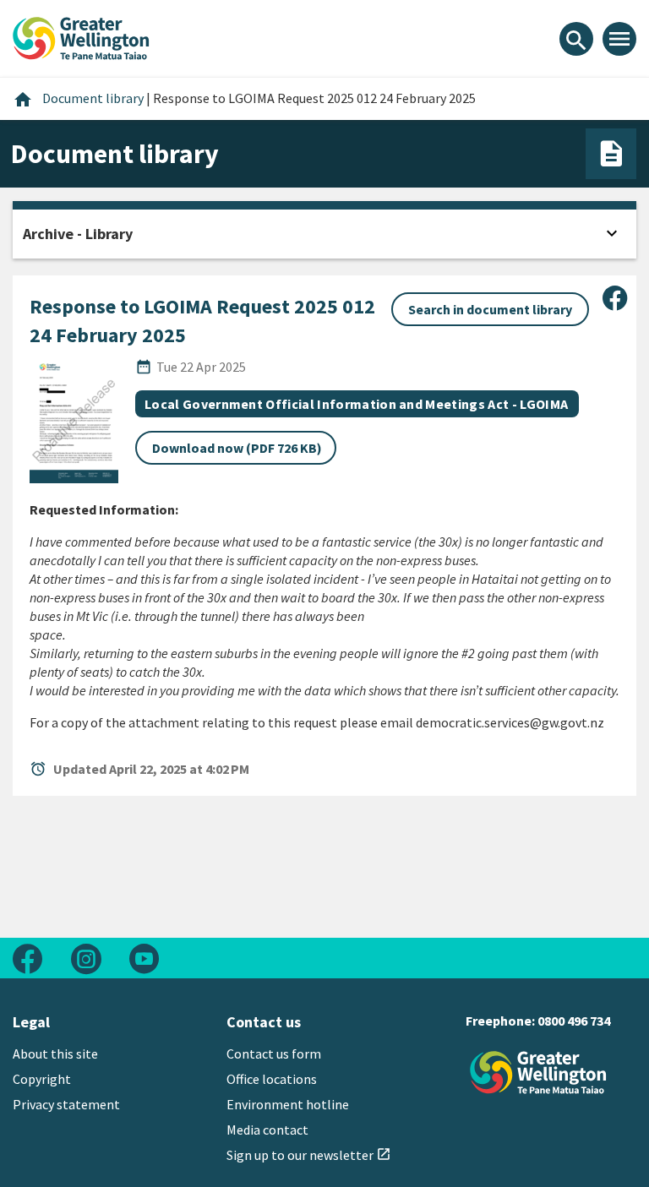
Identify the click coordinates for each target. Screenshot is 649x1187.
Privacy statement (66, 1104)
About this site (55, 1053)
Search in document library (490, 309)
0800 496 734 (573, 1020)
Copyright (42, 1078)
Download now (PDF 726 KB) (237, 447)
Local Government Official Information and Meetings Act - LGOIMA (356, 403)
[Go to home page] (81, 36)
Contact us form (273, 1053)
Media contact (267, 1129)
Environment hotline (287, 1104)
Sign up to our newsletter (308, 1154)
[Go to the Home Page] (538, 1073)
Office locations (271, 1078)
